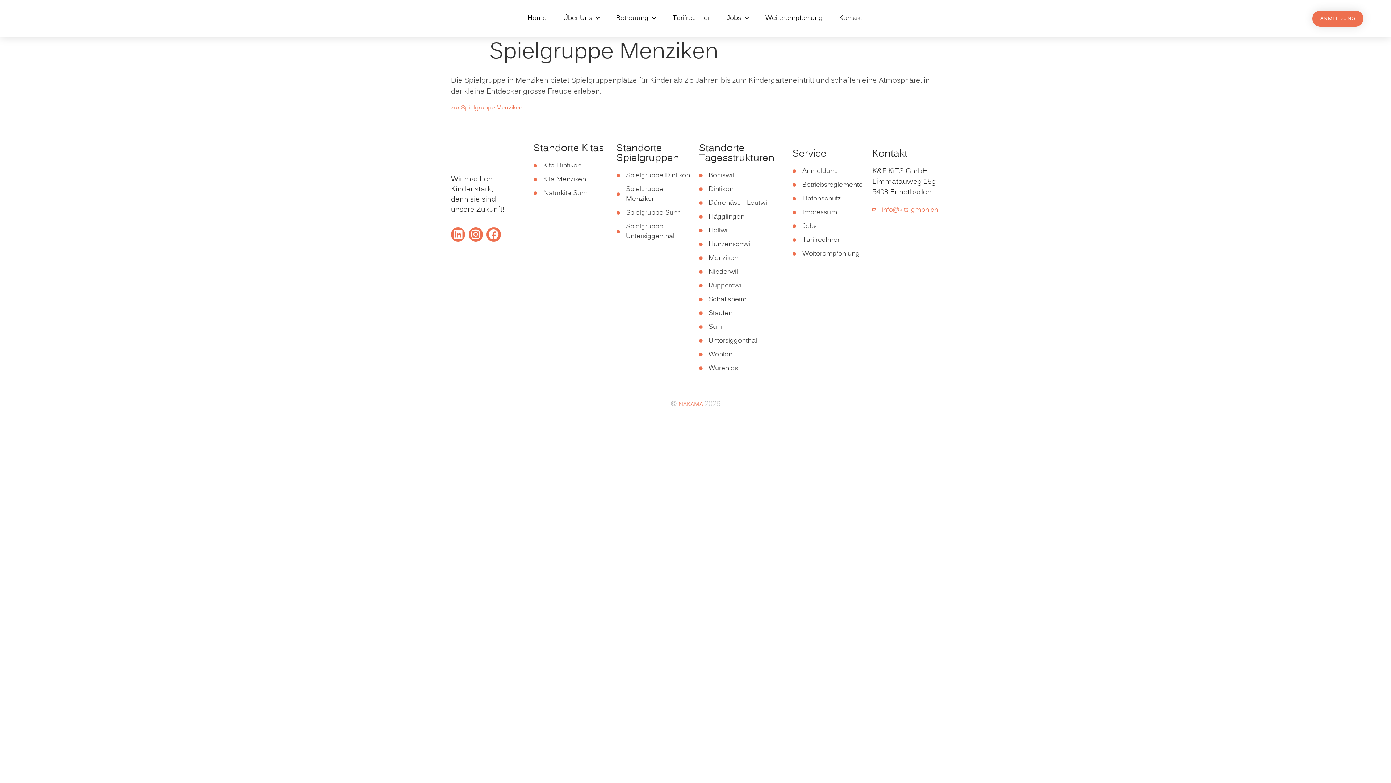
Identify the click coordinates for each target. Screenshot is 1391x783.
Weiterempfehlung (794, 18)
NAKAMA (691, 404)
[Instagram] (476, 234)
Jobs (734, 18)
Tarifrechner (691, 18)
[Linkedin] (458, 234)
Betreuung (632, 18)
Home (537, 18)
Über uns (577, 18)
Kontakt (850, 18)
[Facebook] (493, 234)
